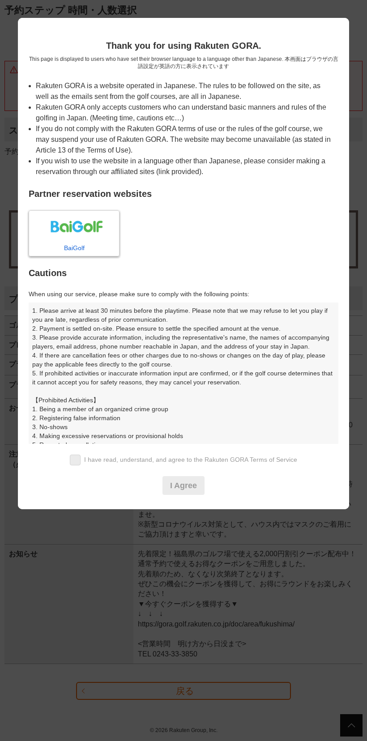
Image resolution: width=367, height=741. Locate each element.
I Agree (183, 485)
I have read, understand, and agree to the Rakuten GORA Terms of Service (190, 459)
